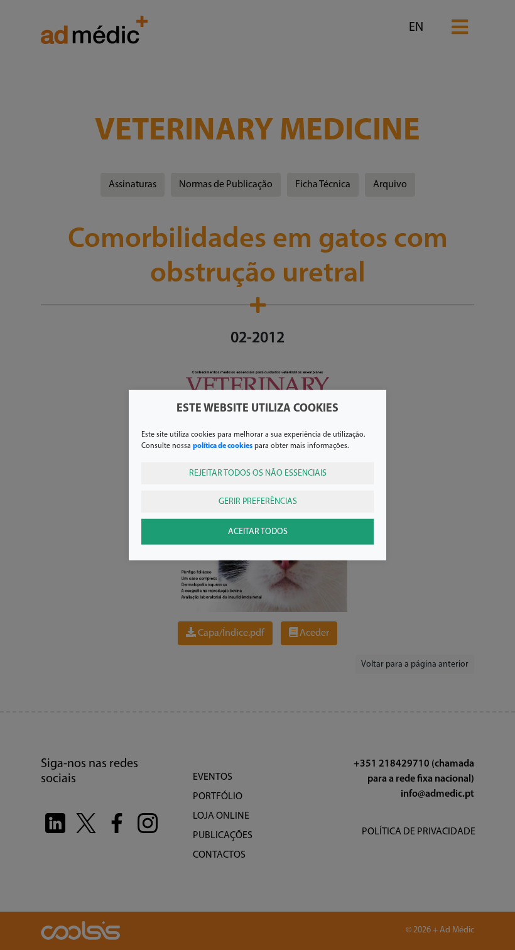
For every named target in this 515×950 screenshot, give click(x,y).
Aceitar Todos (258, 531)
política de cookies (222, 445)
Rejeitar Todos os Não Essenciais (258, 473)
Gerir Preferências (258, 501)
